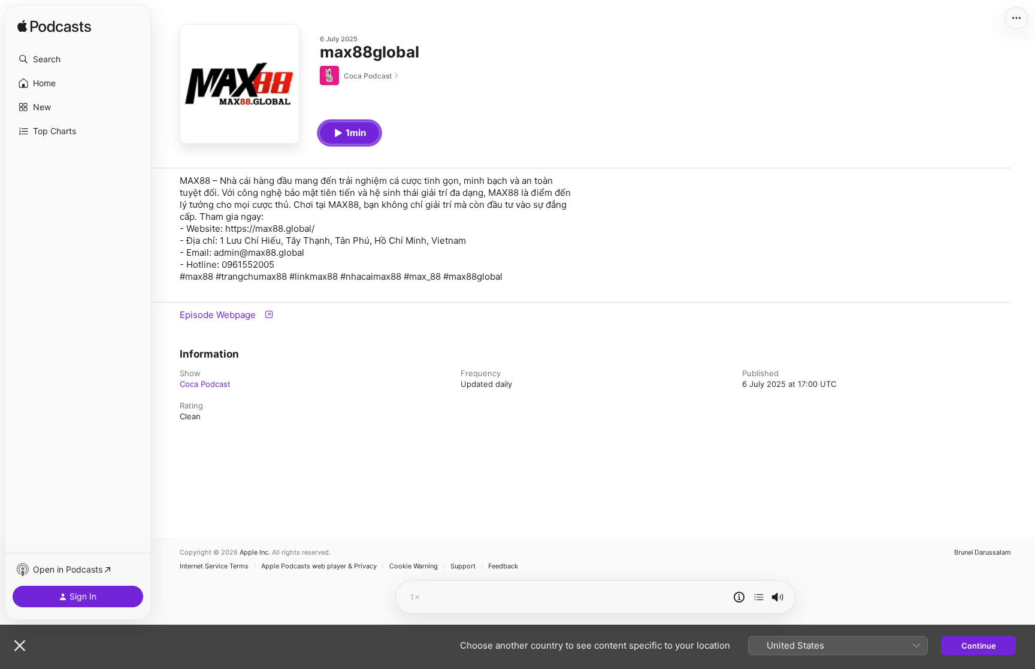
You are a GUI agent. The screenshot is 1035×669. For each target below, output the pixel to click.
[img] (54, 27)
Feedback (503, 566)
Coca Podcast (205, 384)
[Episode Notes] (739, 597)
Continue (978, 645)
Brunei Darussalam (982, 552)
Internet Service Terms (214, 566)
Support (463, 566)
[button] (78, 59)
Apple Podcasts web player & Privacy (319, 566)
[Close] (19, 645)
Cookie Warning (413, 566)
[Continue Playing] (759, 597)
